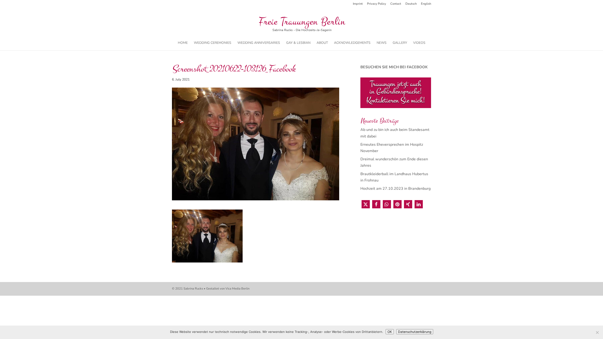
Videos (419, 43)
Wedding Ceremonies (212, 43)
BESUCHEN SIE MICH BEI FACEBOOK (394, 67)
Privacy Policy (376, 4)
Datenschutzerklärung (414, 332)
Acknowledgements (352, 43)
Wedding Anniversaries (258, 43)
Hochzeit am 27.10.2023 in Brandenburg (395, 188)
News (382, 43)
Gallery (400, 43)
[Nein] (597, 332)
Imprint (358, 4)
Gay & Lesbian (298, 43)
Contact (395, 4)
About (322, 43)
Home (183, 43)
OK (389, 332)
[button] (366, 204)
